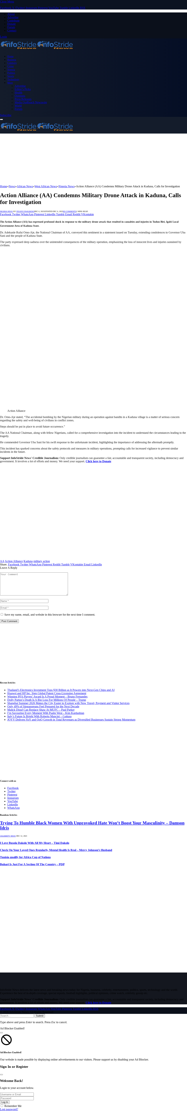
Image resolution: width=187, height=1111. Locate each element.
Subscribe (5, 115)
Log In (4, 1102)
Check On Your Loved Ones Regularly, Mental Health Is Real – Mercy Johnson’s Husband (56, 850)
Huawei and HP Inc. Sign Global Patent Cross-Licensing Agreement (46, 693)
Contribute (13, 20)
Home (10, 56)
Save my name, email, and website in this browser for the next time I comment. (49, 614)
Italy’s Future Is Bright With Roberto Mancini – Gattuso (39, 716)
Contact (11, 30)
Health (18, 92)
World (18, 105)
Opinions (20, 95)
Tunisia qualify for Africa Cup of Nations (25, 857)
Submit (39, 1015)
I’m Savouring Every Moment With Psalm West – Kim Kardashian (45, 713)
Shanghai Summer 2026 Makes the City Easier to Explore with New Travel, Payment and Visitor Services (68, 703)
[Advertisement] (93, 159)
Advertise (12, 17)
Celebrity (12, 62)
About (11, 14)
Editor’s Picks (23, 89)
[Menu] (1, 119)
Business (11, 59)
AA (2, 561)
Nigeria (11, 69)
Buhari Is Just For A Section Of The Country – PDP (32, 864)
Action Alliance (14, 561)
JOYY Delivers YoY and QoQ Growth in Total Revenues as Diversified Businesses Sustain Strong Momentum (71, 719)
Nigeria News (6, 211)
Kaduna (28, 561)
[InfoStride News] (36, 50)
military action (41, 561)
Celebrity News (8, 836)
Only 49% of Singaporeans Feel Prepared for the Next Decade (43, 706)
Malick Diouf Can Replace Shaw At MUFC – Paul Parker (41, 709)
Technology (13, 79)
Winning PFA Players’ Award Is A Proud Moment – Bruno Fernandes (47, 696)
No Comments (69, 211)
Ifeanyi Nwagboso (25, 211)
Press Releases (23, 99)
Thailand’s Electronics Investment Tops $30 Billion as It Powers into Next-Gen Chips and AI (61, 690)
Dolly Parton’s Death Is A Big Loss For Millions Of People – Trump (46, 699)
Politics (11, 72)
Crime (10, 66)
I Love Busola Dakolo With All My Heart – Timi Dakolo (34, 842)
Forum (11, 27)
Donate (11, 23)
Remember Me (13, 1106)
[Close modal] (1, 1032)
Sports (10, 76)
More (10, 82)
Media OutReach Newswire (31, 102)
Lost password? (9, 1109)
